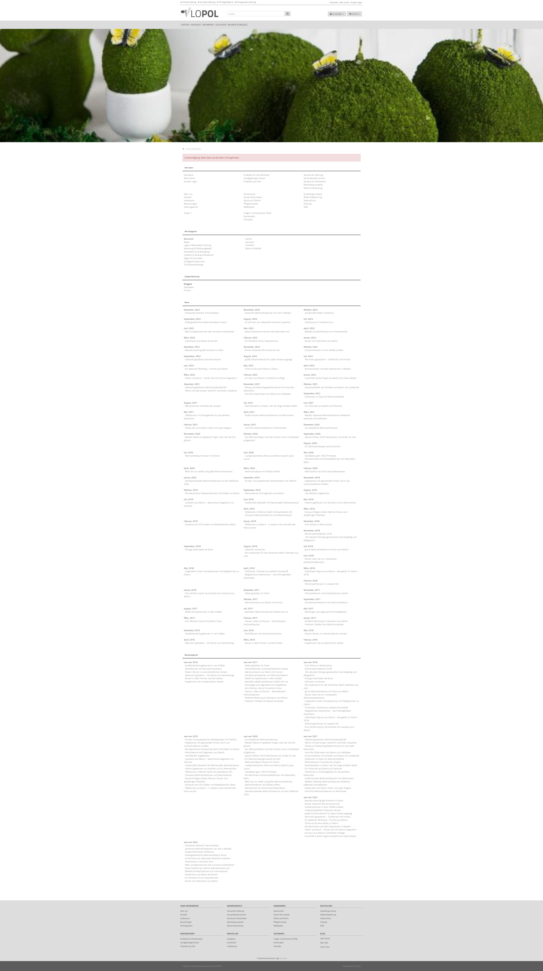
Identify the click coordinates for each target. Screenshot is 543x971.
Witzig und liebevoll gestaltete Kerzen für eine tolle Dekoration (269, 389)
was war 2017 (251, 662)
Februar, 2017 (251, 618)
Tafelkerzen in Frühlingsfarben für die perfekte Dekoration (207, 416)
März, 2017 (189, 618)
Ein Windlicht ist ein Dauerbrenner (261, 341)
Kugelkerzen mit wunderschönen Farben (324, 643)
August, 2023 (250, 319)
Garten (185, 24)
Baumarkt (208, 24)
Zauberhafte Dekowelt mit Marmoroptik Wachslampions (272, 502)
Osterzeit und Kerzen (255, 549)
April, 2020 (189, 468)
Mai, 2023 (249, 328)
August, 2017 (190, 608)
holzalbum (231, 938)
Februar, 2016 (310, 639)
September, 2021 (312, 393)
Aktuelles (248, 219)
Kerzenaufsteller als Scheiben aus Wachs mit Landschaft (332, 387)
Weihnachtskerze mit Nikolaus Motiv (262, 471)
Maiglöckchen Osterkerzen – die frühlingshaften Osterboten (267, 576)
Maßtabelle (249, 207)
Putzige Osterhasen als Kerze (199, 549)
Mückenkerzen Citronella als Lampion (203, 406)
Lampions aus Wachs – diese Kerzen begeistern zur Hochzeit (209, 504)
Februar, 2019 (191, 521)
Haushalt (196, 24)
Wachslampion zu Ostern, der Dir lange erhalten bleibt (271, 406)
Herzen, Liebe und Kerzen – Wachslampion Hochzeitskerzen (265, 622)
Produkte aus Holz (252, 181)
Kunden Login (356, 2)
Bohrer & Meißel (238, 24)
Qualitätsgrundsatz (313, 194)
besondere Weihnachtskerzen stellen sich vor (266, 611)
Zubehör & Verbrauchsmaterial (198, 255)
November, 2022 (252, 346)
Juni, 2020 (249, 452)
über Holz (324, 942)
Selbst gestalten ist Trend (257, 593)
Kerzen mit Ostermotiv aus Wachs (321, 341)
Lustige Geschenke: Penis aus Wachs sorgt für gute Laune (269, 457)
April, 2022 (309, 365)
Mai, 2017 (308, 608)
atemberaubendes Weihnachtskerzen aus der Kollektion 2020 (211, 482)
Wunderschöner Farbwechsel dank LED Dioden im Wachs (212, 493)
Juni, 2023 (189, 328)
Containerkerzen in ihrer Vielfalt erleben (324, 350)
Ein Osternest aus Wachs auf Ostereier (323, 406)
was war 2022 (310, 797)
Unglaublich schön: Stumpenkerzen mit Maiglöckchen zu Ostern (211, 573)
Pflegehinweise (251, 203)
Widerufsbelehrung (313, 197)
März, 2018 (309, 568)
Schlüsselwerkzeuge (193, 264)
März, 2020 (249, 468)
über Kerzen (325, 938)
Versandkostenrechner (314, 178)
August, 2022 (250, 356)
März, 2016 (249, 639)
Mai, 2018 (189, 568)
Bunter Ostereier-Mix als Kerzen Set (262, 350)
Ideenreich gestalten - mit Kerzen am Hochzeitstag (209, 643)
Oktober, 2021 (311, 384)
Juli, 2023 (308, 319)
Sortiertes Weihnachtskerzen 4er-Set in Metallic (268, 313)
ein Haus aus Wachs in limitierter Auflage (265, 378)
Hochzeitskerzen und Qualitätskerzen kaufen (326, 593)
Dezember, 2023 (192, 309)
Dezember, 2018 (311, 521)
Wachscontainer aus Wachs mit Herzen (264, 602)
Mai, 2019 (308, 499)
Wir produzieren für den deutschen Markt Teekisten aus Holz (271, 554)
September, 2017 (312, 599)
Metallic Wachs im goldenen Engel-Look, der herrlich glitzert (210, 438)
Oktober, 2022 (311, 346)
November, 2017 (312, 590)
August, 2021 (190, 402)
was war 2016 (191, 662)
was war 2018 (310, 662)
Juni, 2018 (309, 555)
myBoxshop (232, 946)
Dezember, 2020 (311, 424)
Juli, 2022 (308, 356)
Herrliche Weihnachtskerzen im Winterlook (265, 427)
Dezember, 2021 (192, 384)
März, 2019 (309, 508)
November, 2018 (312, 530)
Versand (283, 958)
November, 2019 (312, 477)
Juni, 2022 (189, 365)
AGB (306, 207)
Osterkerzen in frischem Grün (319, 322)
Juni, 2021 (309, 402)
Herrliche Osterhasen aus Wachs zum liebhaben (268, 394)
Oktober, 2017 (251, 599)
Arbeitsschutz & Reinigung (197, 251)
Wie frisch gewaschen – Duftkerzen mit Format (327, 359)
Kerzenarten (250, 194)
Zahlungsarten (191, 207)
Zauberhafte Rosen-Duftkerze (319, 313)
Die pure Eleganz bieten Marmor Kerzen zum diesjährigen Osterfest (326, 513)
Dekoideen (189, 287)
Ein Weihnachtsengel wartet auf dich (322, 446)
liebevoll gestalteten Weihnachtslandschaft (206, 387)
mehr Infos (324, 946)
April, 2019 (249, 508)
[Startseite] (183, 148)
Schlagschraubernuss (194, 261)
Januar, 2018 (190, 590)
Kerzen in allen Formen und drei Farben (264, 643)
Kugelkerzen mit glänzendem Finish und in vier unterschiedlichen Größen (327, 482)
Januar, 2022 (310, 374)
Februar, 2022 (251, 374)
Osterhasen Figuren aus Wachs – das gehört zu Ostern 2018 (330, 573)
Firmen (187, 290)
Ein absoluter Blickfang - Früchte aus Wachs (206, 368)
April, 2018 (249, 568)
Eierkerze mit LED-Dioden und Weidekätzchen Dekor (210, 524)
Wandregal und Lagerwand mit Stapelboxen (326, 611)
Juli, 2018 (308, 546)
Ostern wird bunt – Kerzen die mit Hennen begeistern (211, 378)
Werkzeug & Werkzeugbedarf (198, 248)
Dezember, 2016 (192, 630)
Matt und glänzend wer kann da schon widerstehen (209, 331)
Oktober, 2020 (251, 433)
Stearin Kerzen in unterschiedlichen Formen (326, 633)
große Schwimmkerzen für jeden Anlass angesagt (268, 359)
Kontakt (187, 197)
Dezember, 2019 (251, 477)
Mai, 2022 (249, 365)
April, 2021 (249, 412)
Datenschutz (310, 200)
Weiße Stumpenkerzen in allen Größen (203, 611)
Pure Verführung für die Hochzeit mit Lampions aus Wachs (209, 594)
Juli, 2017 (248, 608)
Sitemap (308, 203)
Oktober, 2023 (311, 309)
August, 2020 (310, 443)
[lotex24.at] (201, 12)
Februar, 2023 (251, 337)
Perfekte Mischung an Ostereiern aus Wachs (326, 621)
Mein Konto (344, 2)
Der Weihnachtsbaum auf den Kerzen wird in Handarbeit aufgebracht (271, 438)
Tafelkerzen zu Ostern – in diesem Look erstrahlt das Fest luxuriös (270, 526)
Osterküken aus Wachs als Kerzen (201, 341)
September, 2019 (252, 490)
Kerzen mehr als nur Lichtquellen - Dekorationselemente (321, 560)
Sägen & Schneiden (193, 258)
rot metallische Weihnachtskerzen (321, 427)
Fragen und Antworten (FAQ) (257, 213)
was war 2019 (191, 736)
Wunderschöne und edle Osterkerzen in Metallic (328, 368)
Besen (187, 242)
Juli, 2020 (188, 452)
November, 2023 (252, 309)
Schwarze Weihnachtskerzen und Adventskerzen (268, 515)
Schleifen (220, 24)
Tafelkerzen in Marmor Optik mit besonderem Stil (268, 512)
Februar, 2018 (310, 580)
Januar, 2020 (190, 477)
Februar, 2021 (191, 424)
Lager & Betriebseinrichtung (197, 245)
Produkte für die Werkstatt (257, 175)
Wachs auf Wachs (252, 200)
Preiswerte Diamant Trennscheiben (202, 313)
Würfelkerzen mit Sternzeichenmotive (263, 633)
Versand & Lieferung (313, 175)
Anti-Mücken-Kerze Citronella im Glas (203, 621)
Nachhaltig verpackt (313, 184)
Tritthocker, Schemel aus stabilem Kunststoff (266, 571)
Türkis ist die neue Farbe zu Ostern (261, 368)
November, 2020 (192, 433)
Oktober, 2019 (191, 490)
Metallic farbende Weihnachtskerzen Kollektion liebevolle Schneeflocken (327, 416)
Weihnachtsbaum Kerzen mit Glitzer (202, 455)
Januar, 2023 (310, 337)
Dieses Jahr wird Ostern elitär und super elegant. (208, 427)
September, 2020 (312, 433)
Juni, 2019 (249, 499)
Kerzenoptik (249, 216)
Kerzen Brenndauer (253, 197)
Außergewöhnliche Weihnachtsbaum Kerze (205, 322)
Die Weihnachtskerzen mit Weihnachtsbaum (326, 602)
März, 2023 (189, 337)
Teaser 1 (188, 213)
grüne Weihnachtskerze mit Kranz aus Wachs (326, 549)
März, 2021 (309, 412)
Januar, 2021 (250, 424)
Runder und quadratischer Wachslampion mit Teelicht (270, 480)
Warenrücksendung (313, 188)
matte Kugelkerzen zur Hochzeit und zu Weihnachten (330, 502)
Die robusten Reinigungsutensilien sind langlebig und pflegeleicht (330, 538)
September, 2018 (192, 546)
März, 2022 (189, 374)
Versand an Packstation (315, 181)
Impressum (189, 200)
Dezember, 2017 (251, 590)
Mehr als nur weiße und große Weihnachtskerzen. (209, 471)
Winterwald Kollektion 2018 (318, 533)
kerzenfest (231, 942)
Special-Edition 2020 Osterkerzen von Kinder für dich (330, 437)
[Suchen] (287, 13)
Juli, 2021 (248, 402)
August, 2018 (250, 546)
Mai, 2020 (308, 452)
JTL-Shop (357, 965)
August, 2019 (310, 490)
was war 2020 (251, 736)
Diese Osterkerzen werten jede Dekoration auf (267, 331)
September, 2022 (192, 356)
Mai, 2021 (189, 412)
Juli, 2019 (188, 499)
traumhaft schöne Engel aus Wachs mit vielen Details (330, 378)
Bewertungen (190, 203)
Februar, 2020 (310, 468)
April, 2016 (189, 639)
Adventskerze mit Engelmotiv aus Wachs (264, 493)
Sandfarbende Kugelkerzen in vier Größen (205, 633)
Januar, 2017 (310, 618)
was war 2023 (191, 842)
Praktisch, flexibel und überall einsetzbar (324, 624)
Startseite (334, 2)
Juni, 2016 (249, 630)
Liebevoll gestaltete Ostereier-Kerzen (203, 359)
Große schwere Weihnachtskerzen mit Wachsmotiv (269, 415)
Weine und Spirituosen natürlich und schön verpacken (211, 390)
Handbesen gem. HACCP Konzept (320, 455)
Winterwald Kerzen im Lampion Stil (322, 584)
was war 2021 (310, 736)
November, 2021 (252, 384)
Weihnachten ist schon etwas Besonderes (325, 471)
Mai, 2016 (308, 630)
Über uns (188, 194)
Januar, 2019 (250, 521)
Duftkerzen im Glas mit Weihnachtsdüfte (324, 396)
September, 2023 (192, 319)
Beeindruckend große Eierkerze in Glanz (204, 350)
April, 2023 (309, 328)
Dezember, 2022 (192, 346)
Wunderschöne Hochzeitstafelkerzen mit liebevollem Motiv (329, 460)
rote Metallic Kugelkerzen (317, 493)
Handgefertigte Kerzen (254, 178)
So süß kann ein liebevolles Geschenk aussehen (267, 322)
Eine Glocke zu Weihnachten (318, 524)
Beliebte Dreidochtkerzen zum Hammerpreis (326, 331)
